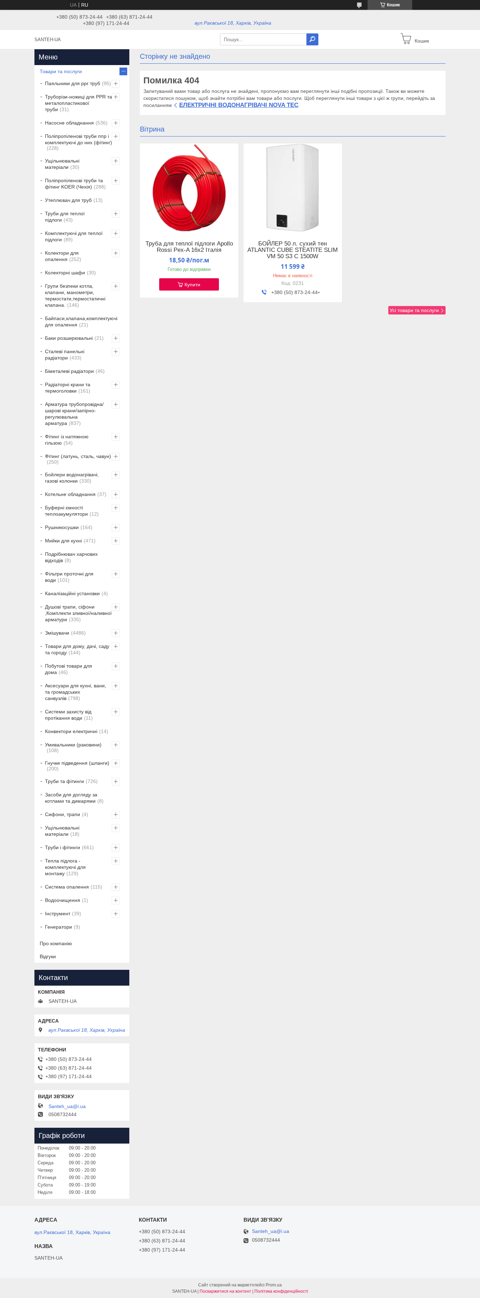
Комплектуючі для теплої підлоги (74, 236)
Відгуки (48, 956)
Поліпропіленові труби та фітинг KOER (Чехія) (74, 184)
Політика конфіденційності (281, 1291)
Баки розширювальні (69, 338)
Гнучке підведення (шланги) (77, 763)
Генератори (58, 927)
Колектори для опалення (62, 256)
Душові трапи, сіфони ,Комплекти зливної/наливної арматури (78, 613)
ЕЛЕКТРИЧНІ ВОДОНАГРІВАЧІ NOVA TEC (238, 105)
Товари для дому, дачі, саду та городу (77, 649)
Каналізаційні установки (72, 593)
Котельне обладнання (70, 494)
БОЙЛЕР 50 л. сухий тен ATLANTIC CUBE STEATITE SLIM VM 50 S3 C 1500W (292, 250)
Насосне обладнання (69, 123)
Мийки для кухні (63, 540)
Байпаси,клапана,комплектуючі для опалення (81, 321)
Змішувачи (57, 633)
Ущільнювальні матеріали (62, 164)
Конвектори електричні (71, 731)
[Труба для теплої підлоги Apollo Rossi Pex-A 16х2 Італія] (189, 187)
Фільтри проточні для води (69, 577)
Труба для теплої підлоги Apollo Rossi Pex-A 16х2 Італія (189, 247)
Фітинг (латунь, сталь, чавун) (78, 456)
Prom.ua (274, 1285)
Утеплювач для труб (68, 200)
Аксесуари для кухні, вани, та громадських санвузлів (75, 692)
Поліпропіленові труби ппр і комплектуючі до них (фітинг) (78, 139)
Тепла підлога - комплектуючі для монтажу (65, 867)
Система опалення (67, 887)
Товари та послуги (61, 71)
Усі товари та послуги (414, 310)
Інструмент (57, 913)
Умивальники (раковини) (73, 744)
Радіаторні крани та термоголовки (67, 388)
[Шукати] (312, 39)
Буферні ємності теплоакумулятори (66, 511)
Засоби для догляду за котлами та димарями (71, 798)
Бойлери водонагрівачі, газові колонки (72, 478)
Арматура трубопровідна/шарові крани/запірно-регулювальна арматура (74, 413)
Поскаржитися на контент (225, 1291)
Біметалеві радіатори (69, 371)
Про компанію (56, 943)
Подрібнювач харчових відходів (71, 557)
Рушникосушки (62, 527)
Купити (192, 284)
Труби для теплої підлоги (65, 217)
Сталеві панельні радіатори (64, 355)
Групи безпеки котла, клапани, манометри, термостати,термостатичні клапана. (75, 295)
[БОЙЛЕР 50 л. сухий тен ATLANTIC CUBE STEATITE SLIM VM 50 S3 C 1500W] (293, 187)
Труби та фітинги (64, 781)
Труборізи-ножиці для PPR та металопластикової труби (78, 103)
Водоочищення (62, 900)
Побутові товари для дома (68, 669)
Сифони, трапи (62, 814)
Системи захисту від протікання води (68, 715)
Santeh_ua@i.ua (67, 1106)
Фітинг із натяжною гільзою (67, 440)
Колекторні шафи (65, 272)
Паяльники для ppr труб (72, 83)
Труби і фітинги (62, 847)
